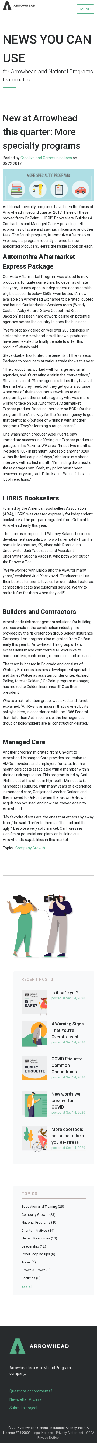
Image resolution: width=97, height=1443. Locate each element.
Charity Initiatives (38, 1230)
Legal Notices (43, 1433)
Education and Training (43, 1207)
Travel (29, 1262)
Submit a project (23, 1408)
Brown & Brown (36, 1270)
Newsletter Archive (25, 1399)
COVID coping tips (38, 1254)
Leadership (34, 1246)
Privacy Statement (69, 1433)
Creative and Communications (46, 158)
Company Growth (30, 848)
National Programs (39, 1222)
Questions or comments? (30, 1391)
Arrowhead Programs (54, 1368)
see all (27, 1287)
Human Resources (39, 1238)
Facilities (31, 1278)
